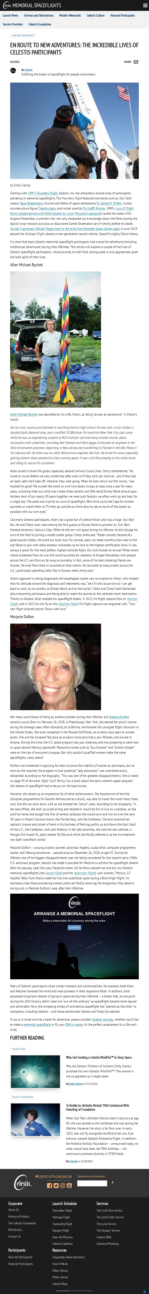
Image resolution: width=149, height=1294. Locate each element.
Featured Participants (20, 1264)
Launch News (10, 15)
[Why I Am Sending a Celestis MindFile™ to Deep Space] (35, 1072)
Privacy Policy (75, 1291)
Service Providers (13, 24)
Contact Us (45, 1176)
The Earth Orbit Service (110, 1217)
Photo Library (60, 1277)
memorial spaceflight (37, 1024)
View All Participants (20, 1257)
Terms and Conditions (86, 1291)
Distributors (15, 1230)
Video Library (60, 1270)
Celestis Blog (60, 1284)
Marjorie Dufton (119, 717)
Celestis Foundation (40, 24)
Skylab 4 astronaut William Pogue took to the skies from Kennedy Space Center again (65, 228)
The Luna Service (106, 1224)
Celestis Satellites (63, 1244)
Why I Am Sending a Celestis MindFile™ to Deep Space (99, 1057)
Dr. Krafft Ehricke (94, 208)
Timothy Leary (47, 208)
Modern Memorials (70, 15)
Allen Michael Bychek (24, 414)
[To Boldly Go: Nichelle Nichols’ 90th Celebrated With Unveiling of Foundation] (35, 1120)
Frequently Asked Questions (69, 1257)
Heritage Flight (61, 1217)
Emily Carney (75, 1083)
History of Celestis (18, 1216)
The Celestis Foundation (22, 1223)
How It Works (60, 1264)
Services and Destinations (39, 15)
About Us (13, 1210)
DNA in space (74, 1024)
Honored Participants (122, 15)
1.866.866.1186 (64, 1176)
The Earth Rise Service (109, 1210)
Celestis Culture (95, 15)
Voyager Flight (61, 1230)
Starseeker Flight (62, 1210)
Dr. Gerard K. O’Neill (109, 203)
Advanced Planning (107, 1244)
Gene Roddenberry (31, 203)
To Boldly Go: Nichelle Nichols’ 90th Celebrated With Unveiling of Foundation (97, 1107)
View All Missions (63, 1237)
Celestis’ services (102, 1019)
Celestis (29, 70)
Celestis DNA (103, 1237)
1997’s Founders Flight (42, 193)
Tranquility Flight (63, 1224)
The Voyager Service (108, 1230)
